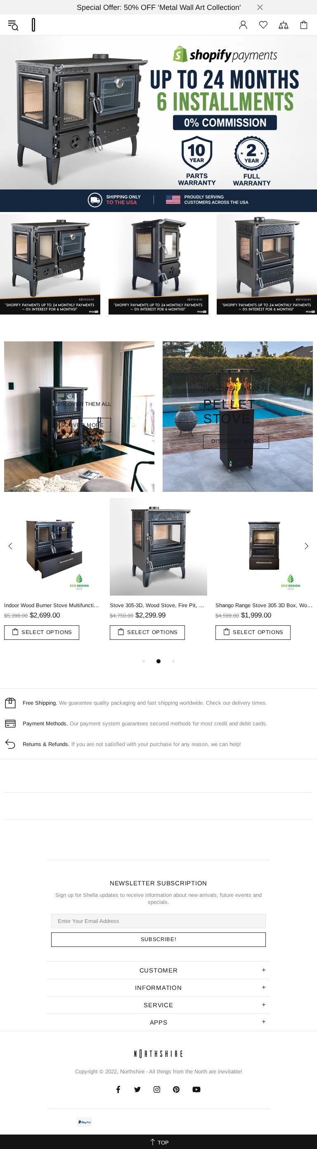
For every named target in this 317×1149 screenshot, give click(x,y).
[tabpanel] (53, 577)
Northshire (132, 1071)
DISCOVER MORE (79, 425)
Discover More (235, 441)
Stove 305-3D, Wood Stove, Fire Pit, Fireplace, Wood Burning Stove (158, 605)
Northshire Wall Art (33, 25)
